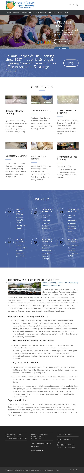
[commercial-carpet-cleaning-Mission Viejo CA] (68, 146)
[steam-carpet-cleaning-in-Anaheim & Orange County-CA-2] (16, 100)
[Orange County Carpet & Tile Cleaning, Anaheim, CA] (20, 5)
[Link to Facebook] (70, 5)
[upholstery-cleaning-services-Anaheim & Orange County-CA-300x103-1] (16, 145)
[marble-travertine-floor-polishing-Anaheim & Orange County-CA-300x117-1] (68, 100)
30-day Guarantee (22, 240)
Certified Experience (48, 210)
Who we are (62, 41)
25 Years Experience (48, 240)
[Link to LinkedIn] (77, 5)
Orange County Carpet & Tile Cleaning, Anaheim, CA (29, 470)
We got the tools (20, 211)
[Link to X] (73, 5)
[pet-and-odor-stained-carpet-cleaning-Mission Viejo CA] (42, 146)
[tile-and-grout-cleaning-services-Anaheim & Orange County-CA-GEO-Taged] (42, 100)
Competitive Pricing (75, 210)
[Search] (77, 12)
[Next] (82, 30)
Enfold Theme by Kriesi (52, 470)
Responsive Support (74, 240)
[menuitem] (8, 12)
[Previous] (2, 30)
